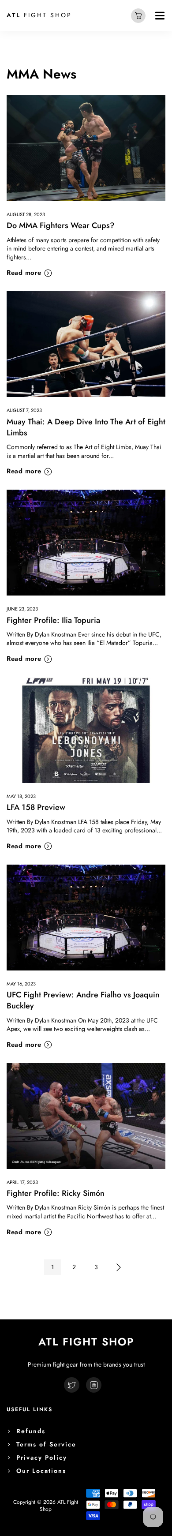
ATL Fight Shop (59, 1506)
